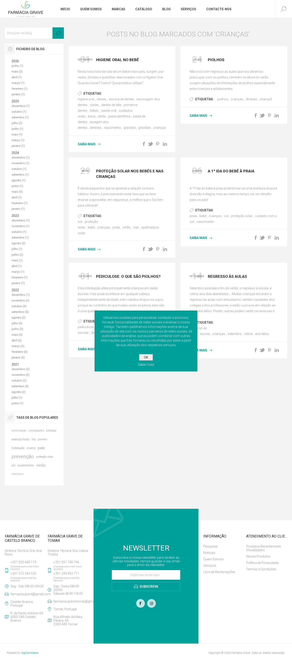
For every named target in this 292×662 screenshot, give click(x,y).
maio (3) (17, 191)
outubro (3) (19, 306)
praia (116, 227)
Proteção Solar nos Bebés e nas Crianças (130, 174)
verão (126, 227)
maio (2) (17, 71)
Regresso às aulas (227, 276)
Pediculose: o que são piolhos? (128, 276)
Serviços (209, 565)
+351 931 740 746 (66, 562)
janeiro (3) (18, 357)
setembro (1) (20, 117)
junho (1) (17, 65)
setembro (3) (20, 312)
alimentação (19, 430)
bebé (91, 227)
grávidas (144, 128)
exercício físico (20, 439)
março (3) (18, 346)
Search (58, 33)
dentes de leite (111, 105)
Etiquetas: (92, 93)
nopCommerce (29, 652)
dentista (95, 128)
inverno (31, 448)
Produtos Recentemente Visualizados (263, 548)
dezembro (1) (21, 106)
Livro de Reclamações (219, 572)
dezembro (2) (21, 369)
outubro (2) (19, 380)
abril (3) (17, 340)
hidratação (18, 448)
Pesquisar (210, 546)
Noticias (209, 553)
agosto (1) (19, 180)
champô (266, 99)
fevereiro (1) (20, 88)
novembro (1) (20, 163)
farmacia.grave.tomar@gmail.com (71, 601)
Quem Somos (213, 559)
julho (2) (17, 123)
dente (102, 116)
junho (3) (17, 329)
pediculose (86, 327)
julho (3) (17, 323)
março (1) (18, 83)
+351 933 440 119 (23, 562)
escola (205, 334)
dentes (101, 99)
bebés (94, 110)
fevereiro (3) (20, 351)
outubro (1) (19, 111)
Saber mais (146, 364)
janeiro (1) (18, 94)
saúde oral (108, 110)
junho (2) (17, 254)
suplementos (26, 465)
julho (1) (17, 249)
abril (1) (17, 77)
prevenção (23, 456)
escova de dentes (121, 99)
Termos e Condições (261, 569)
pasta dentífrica (119, 116)
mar (136, 227)
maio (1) (17, 134)
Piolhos (216, 59)
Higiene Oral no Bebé (117, 59)
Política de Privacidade (262, 563)
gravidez (130, 128)
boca (91, 116)
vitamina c (18, 473)
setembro (235, 334)
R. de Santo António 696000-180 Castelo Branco (26, 616)
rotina (248, 334)
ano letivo (262, 334)
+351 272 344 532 (23, 573)
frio (34, 439)
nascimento (112, 128)
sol (80, 221)
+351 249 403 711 (66, 573)
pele (41, 448)
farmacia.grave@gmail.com (28, 594)
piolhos (222, 99)
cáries (94, 105)
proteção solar (242, 216)
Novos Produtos (258, 556)
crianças (159, 128)
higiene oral (86, 99)
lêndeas (251, 99)
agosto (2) (19, 243)
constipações (36, 430)
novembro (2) (20, 300)
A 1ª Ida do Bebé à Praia (231, 171)
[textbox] (34, 33)
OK (146, 357)
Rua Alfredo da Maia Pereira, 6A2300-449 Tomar (67, 620)
